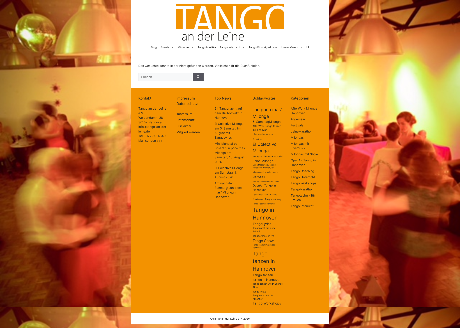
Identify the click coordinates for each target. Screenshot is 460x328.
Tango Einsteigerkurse (263, 47)
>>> (160, 140)
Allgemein (298, 119)
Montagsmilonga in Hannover (266, 181)
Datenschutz (185, 120)
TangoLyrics (262, 224)
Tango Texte (259, 291)
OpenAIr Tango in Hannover (264, 188)
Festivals (297, 125)
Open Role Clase (260, 195)
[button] (308, 47)
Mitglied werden (188, 132)
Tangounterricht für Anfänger (263, 297)
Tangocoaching (273, 199)
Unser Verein (289, 47)
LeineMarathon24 (273, 156)
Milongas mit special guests (265, 172)
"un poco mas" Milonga (268, 113)
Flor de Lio (257, 156)
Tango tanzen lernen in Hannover (267, 277)
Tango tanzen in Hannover (264, 261)
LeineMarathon (301, 131)
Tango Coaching (302, 171)
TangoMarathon (302, 189)
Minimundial (259, 176)
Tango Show (263, 241)
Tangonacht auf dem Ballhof (264, 230)
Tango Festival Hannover (264, 204)
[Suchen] (198, 77)
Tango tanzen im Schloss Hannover (264, 246)
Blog (154, 47)
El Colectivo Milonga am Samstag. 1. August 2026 (229, 172)
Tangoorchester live (263, 236)
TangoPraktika (207, 47)
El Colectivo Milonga (265, 147)
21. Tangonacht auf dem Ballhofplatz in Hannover (228, 113)
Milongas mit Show (304, 154)
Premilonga (258, 199)
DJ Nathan (257, 139)
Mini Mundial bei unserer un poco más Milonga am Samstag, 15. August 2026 (230, 153)
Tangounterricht (230, 47)
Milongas (183, 47)
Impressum (184, 114)
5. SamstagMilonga (267, 122)
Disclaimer (183, 126)
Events (165, 47)
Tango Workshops (267, 303)
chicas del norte (263, 134)
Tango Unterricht (303, 177)
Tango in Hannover (265, 214)
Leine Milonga (263, 161)
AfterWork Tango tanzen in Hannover (267, 127)
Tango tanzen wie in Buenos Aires (268, 285)
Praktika (273, 195)
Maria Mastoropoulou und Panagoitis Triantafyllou (264, 166)
